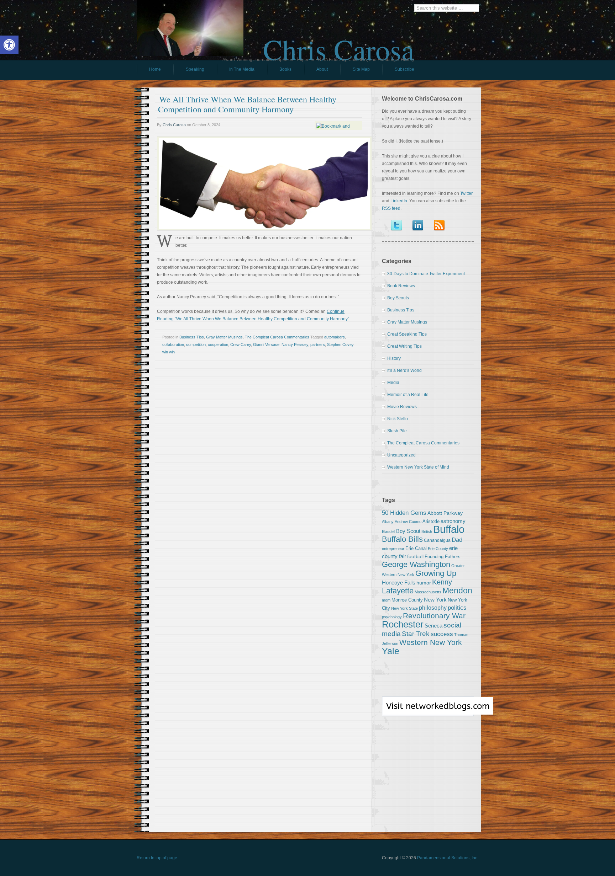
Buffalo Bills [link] (402, 539)
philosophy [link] (433, 608)
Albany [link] (388, 521)
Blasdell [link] (388, 531)
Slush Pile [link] (397, 430)
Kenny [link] (442, 582)
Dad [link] (457, 539)
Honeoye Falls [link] (398, 582)
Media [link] (393, 382)
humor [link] (423, 583)
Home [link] (155, 69)
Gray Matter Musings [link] (224, 337)
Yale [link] (390, 651)
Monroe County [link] (407, 600)
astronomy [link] (453, 521)
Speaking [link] (195, 69)
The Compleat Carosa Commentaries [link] (277, 337)
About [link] (322, 69)
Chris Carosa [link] (338, 43)
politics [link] (457, 607)
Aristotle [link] (431, 521)
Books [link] (279, 71)
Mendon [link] (457, 590)
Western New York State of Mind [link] (418, 467)
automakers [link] (334, 337)
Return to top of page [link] (157, 857)
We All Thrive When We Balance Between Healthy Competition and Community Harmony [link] (247, 104)
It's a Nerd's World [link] (404, 370)
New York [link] (435, 600)
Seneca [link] (433, 626)
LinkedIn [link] (398, 200)
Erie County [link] (438, 548)
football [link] (415, 556)
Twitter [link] (466, 193)
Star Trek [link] (416, 633)
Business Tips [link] (191, 337)
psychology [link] (392, 617)
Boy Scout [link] (408, 531)
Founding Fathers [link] (443, 556)
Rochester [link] (403, 624)
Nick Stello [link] (397, 418)
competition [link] (196, 344)
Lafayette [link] (398, 590)
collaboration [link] (173, 344)
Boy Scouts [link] (398, 297)
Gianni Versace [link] (266, 344)
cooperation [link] (218, 344)
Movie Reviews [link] (402, 406)
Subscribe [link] (404, 69)
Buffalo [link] (448, 529)
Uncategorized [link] (401, 455)
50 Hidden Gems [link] (404, 512)
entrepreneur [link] (393, 548)
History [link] (394, 358)
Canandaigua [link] (437, 540)
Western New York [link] (430, 642)
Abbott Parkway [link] (445, 513)
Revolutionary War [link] (434, 615)
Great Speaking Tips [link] (407, 334)
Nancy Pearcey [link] (295, 344)
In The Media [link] (241, 69)
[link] (9, 45)
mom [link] (386, 600)
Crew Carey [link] (240, 344)
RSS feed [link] (391, 208)
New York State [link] (404, 608)
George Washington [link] (416, 564)
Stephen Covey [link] (340, 344)
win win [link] (168, 352)
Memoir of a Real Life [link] (408, 394)
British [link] (426, 531)
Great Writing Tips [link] (404, 346)
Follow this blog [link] (428, 710)
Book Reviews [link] (401, 285)
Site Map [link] (361, 69)
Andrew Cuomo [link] (408, 521)
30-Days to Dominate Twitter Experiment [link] (426, 273)
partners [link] (317, 344)
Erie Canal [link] (416, 548)
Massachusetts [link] (428, 592)
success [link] (442, 633)
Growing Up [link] (435, 573)
